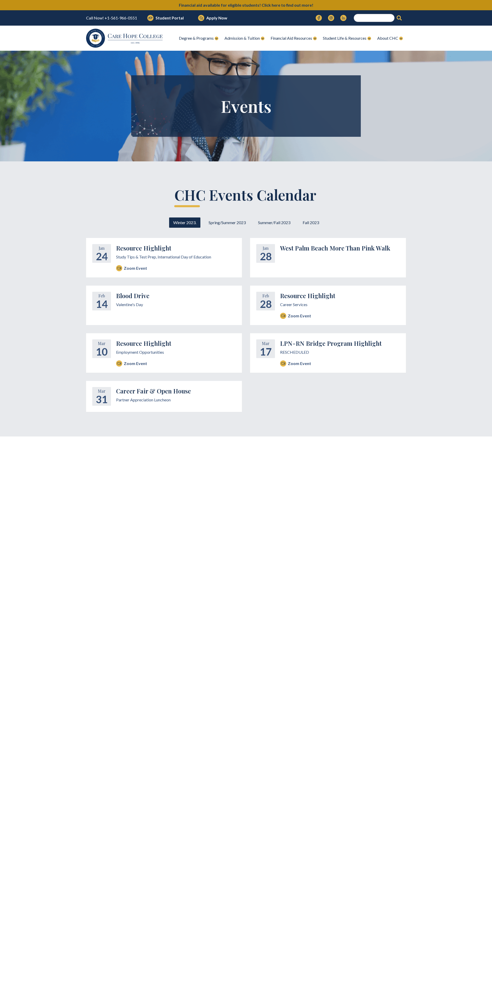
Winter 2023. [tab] (184, 222)
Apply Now (216, 17)
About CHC (387, 38)
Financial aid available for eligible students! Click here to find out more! (246, 5)
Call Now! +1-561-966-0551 (111, 17)
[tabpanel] (246, 325)
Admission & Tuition (242, 38)
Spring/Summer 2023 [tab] (227, 222)
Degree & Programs (196, 38)
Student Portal (170, 17)
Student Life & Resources (344, 38)
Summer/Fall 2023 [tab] (274, 222)
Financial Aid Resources (291, 38)
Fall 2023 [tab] (311, 222)
